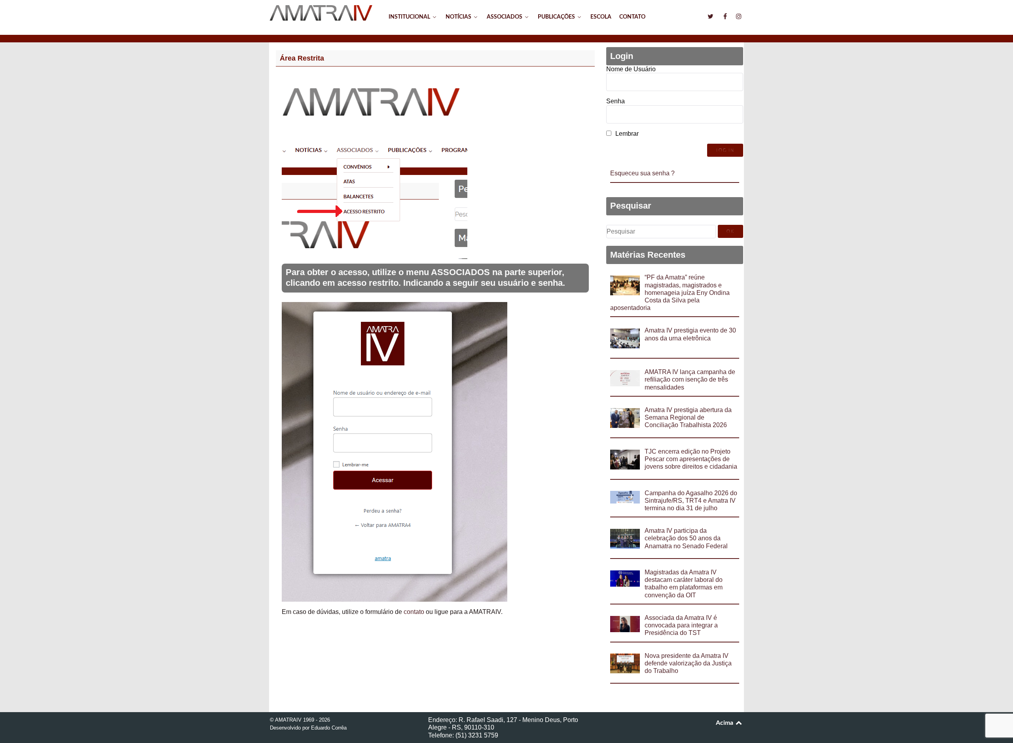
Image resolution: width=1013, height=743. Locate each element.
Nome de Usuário (631, 69)
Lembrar (627, 133)
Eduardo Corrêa (329, 728)
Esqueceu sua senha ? (642, 173)
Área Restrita (302, 58)
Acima (725, 723)
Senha (615, 101)
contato (414, 611)
